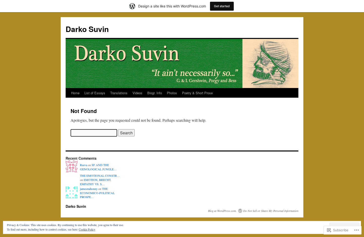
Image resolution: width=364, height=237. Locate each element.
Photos (172, 92)
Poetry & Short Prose (197, 92)
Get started (222, 6)
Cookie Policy (87, 229)
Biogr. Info (154, 92)
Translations (119, 92)
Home (75, 92)
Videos (137, 92)
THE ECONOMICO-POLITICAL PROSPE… (97, 193)
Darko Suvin (87, 29)
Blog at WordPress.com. (222, 211)
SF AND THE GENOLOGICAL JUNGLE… (98, 167)
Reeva (83, 165)
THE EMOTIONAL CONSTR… (100, 176)
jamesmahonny (89, 189)
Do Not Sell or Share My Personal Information (270, 211)
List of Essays (94, 92)
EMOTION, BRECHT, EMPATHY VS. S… (95, 182)
